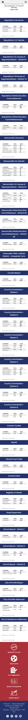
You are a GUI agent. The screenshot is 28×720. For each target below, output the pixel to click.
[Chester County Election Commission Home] (3, 2)
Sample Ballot (14, 698)
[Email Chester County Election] (20, 717)
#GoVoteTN (14, 664)
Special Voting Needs (14, 686)
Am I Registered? (14, 675)
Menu (25, 2)
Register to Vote (14, 652)
